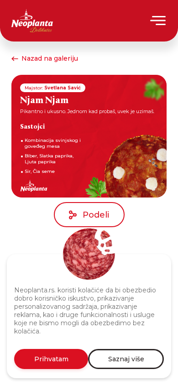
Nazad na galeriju (49, 58)
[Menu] (158, 20)
